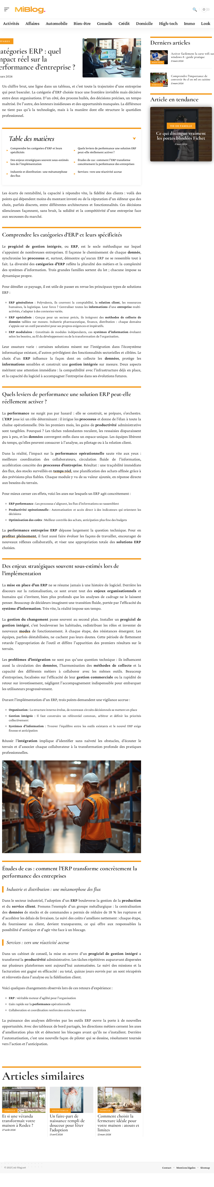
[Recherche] (194, 9)
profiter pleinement (19, 536)
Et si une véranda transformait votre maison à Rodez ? (18, 1120)
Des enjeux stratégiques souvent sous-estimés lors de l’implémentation (39, 162)
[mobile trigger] (7, 9)
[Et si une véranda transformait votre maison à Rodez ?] (24, 1100)
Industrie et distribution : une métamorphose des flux (38, 173)
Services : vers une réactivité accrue (100, 171)
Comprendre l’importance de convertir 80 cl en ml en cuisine (190, 77)
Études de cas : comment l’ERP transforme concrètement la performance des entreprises (106, 162)
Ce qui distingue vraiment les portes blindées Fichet (181, 135)
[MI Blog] (30, 9)
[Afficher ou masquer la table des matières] (95, 138)
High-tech (157, 62)
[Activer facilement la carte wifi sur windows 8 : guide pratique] (159, 57)
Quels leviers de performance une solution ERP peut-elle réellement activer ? (107, 150)
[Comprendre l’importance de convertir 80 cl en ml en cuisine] (159, 80)
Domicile (10, 1110)
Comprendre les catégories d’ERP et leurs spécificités (36, 150)
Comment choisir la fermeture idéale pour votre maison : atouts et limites (118, 1123)
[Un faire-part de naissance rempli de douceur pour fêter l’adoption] (71, 1100)
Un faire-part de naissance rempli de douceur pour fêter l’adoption (67, 1123)
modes (24, 631)
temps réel (62, 471)
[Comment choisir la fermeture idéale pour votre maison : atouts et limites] (119, 1100)
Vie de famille (60, 1110)
